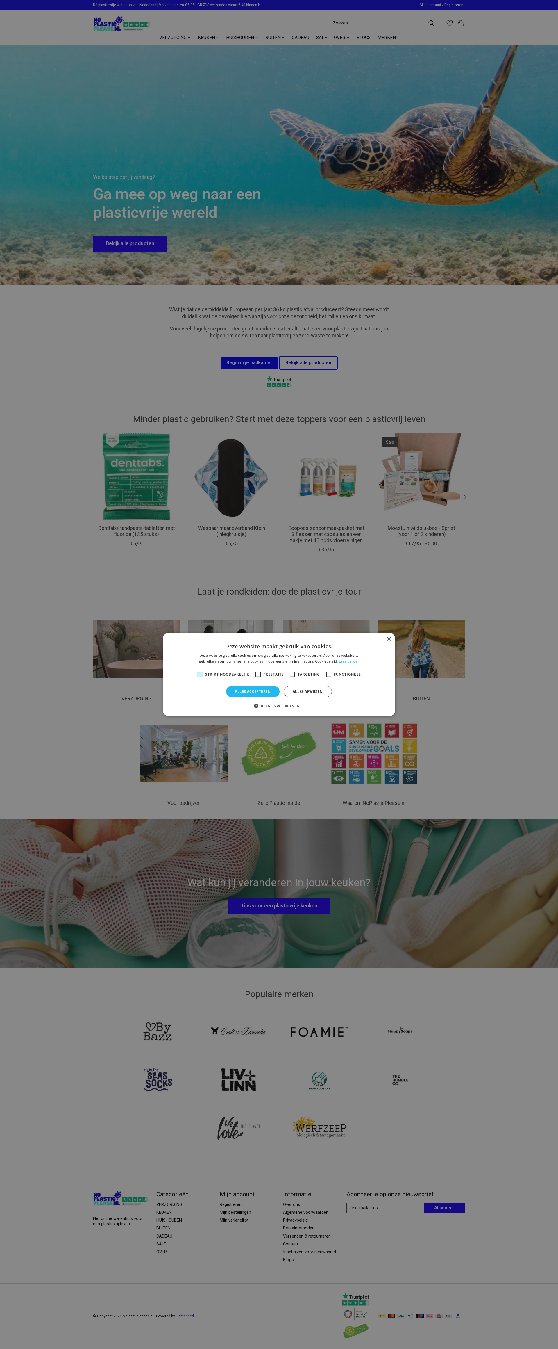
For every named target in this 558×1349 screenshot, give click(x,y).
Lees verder (349, 661)
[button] (279, 706)
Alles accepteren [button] (253, 691)
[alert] (279, 674)
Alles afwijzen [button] (308, 691)
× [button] (389, 639)
